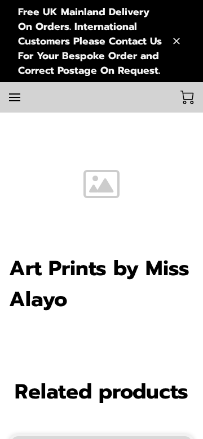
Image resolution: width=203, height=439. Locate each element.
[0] (187, 97)
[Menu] (14, 97)
